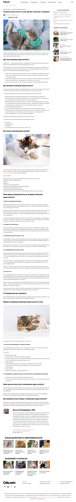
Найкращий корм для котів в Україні (60, 12)
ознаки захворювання (8, 172)
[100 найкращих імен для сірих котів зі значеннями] (20, 468)
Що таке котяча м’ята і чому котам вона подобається (8, 473)
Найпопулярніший (30, 469)
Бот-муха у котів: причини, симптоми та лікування (32, 452)
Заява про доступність (45, 481)
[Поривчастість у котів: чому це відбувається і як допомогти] (8, 447)
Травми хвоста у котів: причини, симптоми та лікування (44, 452)
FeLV (47, 254)
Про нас (60, 2)
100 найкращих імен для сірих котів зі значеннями (19, 473)
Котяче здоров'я (6, 9)
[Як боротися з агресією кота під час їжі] (44, 468)
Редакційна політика (65, 483)
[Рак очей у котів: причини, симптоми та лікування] (20, 447)
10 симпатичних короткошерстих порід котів (62, 23)
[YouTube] (8, 486)
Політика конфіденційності (66, 481)
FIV (4, 256)
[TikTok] (14, 486)
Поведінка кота (34, 2)
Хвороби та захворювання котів (19, 9)
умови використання (41, 497)
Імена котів (17, 469)
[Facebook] (11, 486)
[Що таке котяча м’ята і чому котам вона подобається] (8, 468)
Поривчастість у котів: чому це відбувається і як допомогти (8, 452)
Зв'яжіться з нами (27, 483)
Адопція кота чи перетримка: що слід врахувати (62, 14)
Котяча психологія (6, 469)
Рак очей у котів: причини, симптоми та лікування (20, 452)
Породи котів (43, 2)
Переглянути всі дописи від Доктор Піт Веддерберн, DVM (24, 429)
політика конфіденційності (52, 497)
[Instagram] (4, 486)
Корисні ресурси (51, 2)
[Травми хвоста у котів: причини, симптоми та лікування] (44, 447)
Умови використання (45, 483)
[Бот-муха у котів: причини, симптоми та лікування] (32, 447)
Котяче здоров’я (24, 2)
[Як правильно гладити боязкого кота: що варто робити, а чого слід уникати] (32, 468)
